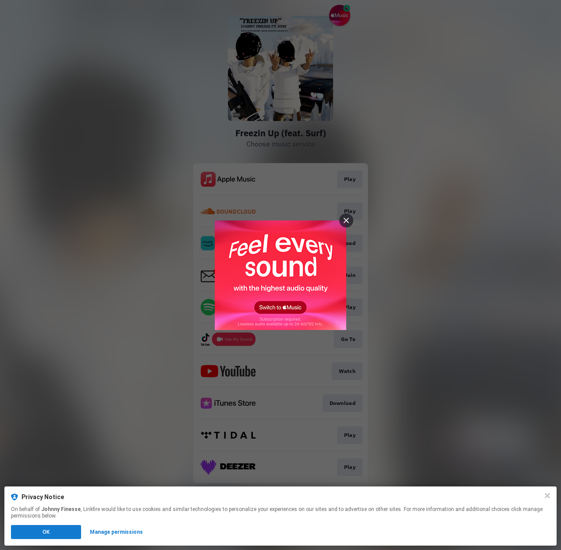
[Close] (547, 496)
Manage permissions (116, 532)
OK (46, 532)
